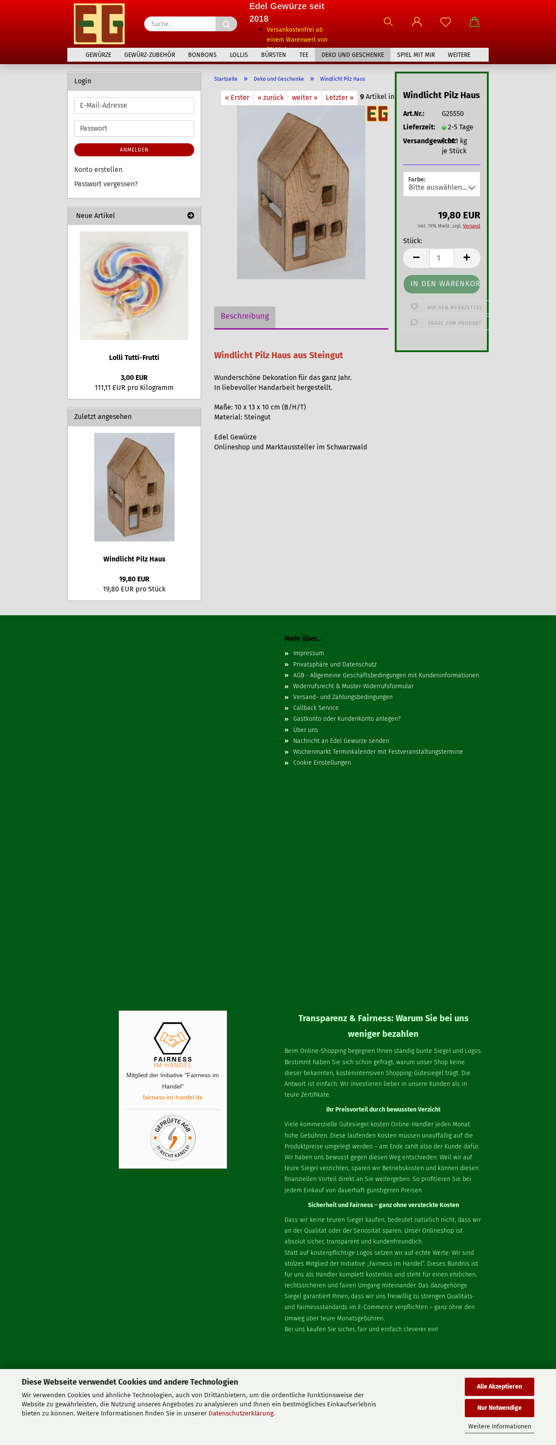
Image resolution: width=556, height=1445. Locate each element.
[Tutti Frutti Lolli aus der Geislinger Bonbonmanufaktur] (134, 285)
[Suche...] (226, 23)
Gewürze (98, 55)
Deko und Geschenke (352, 55)
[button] (417, 26)
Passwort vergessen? (106, 184)
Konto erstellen (98, 169)
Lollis (239, 55)
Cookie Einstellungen (322, 762)
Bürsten (273, 55)
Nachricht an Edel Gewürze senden (341, 741)
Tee (303, 55)
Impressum (308, 653)
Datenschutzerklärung (241, 1413)
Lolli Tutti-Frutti (134, 357)
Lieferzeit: (416, 127)
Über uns (305, 730)
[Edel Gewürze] (102, 24)
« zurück (271, 97)
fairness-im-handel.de (173, 1097)
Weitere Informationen (499, 1426)
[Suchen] (388, 26)
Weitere (459, 55)
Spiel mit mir (416, 55)
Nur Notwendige (499, 1408)
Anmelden (134, 150)
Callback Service (316, 708)
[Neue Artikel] (190, 216)
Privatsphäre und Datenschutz (335, 664)
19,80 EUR (134, 579)
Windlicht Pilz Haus (134, 559)
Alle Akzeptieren (499, 1386)
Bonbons (202, 55)
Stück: (412, 241)
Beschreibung (245, 316)
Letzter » (340, 97)
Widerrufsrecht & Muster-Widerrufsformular (353, 686)
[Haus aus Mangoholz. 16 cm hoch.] (301, 192)
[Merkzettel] (445, 26)
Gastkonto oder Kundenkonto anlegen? (346, 718)
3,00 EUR (134, 377)
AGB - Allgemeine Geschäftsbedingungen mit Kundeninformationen (386, 675)
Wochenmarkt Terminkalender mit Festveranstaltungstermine (378, 751)
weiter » (305, 97)
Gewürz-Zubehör (149, 55)
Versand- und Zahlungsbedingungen (343, 697)
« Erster (237, 97)
